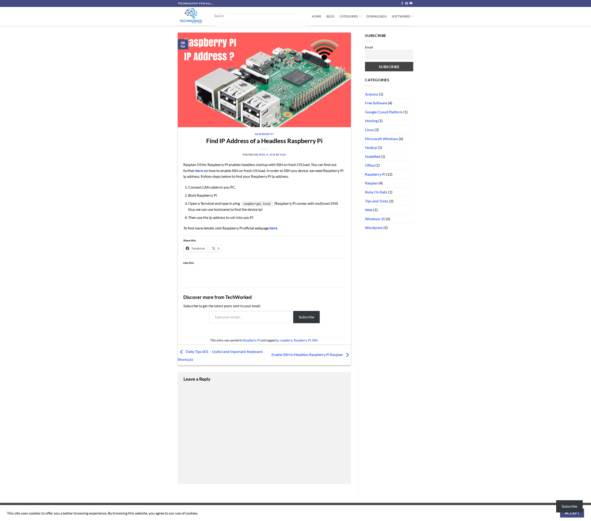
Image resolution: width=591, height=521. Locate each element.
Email (369, 47)
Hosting (371, 120)
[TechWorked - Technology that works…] (192, 16)
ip (277, 340)
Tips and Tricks (376, 201)
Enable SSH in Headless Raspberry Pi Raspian (307, 354)
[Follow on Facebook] (402, 3)
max (283, 154)
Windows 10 (375, 219)
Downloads (376, 16)
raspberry (286, 340)
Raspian (371, 183)
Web (369, 210)
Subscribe (306, 317)
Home (316, 16)
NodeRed (372, 156)
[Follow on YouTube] (411, 3)
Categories (348, 16)
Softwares (401, 16)
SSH (315, 340)
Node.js (371, 147)
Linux (369, 129)
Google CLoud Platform (384, 112)
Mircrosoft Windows (381, 138)
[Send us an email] (406, 3)
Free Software (376, 103)
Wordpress (374, 227)
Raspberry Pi (264, 134)
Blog (330, 16)
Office (370, 165)
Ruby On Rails (376, 192)
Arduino (371, 94)
